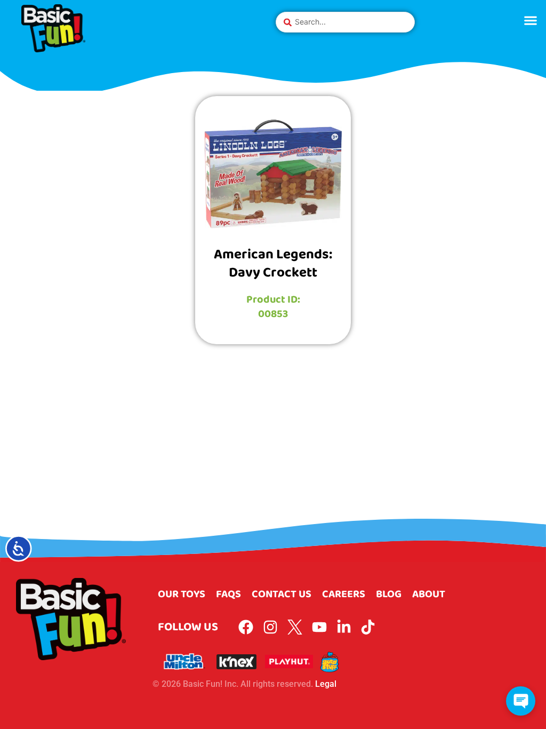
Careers (343, 594)
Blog (389, 594)
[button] (530, 20)
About (428, 594)
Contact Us (281, 594)
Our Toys (181, 594)
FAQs (228, 594)
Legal (325, 684)
